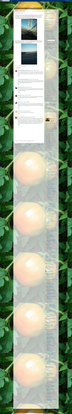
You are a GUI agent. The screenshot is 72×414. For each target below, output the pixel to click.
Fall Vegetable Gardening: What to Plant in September (51, 338)
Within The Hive (49, 234)
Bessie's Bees (49, 286)
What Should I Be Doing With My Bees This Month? (51, 274)
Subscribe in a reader (49, 48)
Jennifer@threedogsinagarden (23, 79)
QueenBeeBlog (49, 289)
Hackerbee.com (49, 373)
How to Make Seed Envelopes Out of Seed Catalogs (51, 164)
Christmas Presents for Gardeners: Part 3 (51, 206)
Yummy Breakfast (50, 218)
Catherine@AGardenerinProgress (24, 70)
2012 (48, 139)
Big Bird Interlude (49, 302)
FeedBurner (53, 43)
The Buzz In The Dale (50, 377)
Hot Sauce (47, 25)
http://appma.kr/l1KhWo (49, 31)
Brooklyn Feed (49, 341)
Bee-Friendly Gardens (50, 367)
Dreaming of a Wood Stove (51, 191)
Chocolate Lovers (50, 215)
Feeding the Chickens (51, 194)
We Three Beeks (49, 314)
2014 (48, 136)
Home (16, 8)
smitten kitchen (49, 247)
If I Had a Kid (49, 166)
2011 (47, 140)
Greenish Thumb (50, 325)
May (48, 151)
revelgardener (49, 392)
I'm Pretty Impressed (50, 159)
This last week (49, 370)
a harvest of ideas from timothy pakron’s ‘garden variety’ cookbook (51, 231)
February (49, 155)
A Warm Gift (49, 176)
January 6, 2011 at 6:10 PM (33, 79)
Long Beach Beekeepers (51, 318)
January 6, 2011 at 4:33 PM (34, 70)
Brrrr (48, 195)
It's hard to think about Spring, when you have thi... (51, 172)
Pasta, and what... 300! (51, 158)
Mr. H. (19, 102)
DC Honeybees (49, 366)
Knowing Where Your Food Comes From (51, 188)
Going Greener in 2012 (37, 8)
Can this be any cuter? (51, 179)
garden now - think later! (51, 321)
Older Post (40, 144)
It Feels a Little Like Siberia (51, 167)
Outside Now (49, 301)
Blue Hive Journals (50, 333)
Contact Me (29, 8)
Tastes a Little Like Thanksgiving (50, 161)
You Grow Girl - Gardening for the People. (51, 400)
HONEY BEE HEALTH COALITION (50, 268)
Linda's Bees (49, 263)
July (48, 148)
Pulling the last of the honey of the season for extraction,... (51, 315)
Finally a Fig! (49, 202)
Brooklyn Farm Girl (50, 251)
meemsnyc (53, 118)
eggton (48, 369)
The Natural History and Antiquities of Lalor (51, 353)
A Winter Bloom (49, 217)
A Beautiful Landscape (51, 190)
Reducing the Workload (50, 393)
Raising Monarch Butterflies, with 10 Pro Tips (51, 241)
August (48, 147)
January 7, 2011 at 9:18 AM (24, 102)
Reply (19, 76)
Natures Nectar (48, 404)
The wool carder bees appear (51, 257)
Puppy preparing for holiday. (51, 290)
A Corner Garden (50, 271)
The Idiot (19, 95)
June (48, 150)
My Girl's (48, 390)
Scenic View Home (50, 209)
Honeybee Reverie (50, 381)
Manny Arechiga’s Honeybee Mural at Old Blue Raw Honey (51, 311)
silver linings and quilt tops (51, 283)
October (48, 144)
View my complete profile (49, 131)
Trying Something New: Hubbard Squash (51, 204)
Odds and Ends (49, 322)
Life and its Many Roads (50, 293)
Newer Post (17, 144)
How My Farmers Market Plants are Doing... (51, 175)
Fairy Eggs (48, 280)
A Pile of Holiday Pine (50, 200)
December (49, 141)
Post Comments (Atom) (24, 146)
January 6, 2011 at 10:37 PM (27, 87)
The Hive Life (49, 344)
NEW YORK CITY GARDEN (51, 260)
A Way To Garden (50, 229)
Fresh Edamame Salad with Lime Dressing (51, 253)
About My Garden (22, 8)
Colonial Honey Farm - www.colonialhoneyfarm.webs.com (51, 362)
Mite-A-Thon (48, 319)
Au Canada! (49, 212)
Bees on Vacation (49, 334)
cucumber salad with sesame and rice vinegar (51, 249)
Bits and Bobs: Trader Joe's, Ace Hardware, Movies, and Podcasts (51, 306)
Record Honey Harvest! (50, 287)
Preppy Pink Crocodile (51, 304)
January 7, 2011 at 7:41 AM (25, 95)
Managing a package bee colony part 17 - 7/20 (50, 276)
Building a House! (50, 210)
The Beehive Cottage (50, 279)
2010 (48, 225)
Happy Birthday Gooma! (51, 199)
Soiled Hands (47, 405)
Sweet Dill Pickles (48, 24)
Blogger (42, 411)
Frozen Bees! (49, 397)
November (49, 143)
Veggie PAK (20, 87)
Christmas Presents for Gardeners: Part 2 (51, 214)
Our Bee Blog (49, 266)
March (48, 154)
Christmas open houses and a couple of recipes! (51, 298)
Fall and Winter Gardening (51, 350)
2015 (48, 135)
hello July (48, 386)
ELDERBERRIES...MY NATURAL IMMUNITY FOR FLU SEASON (51, 236)
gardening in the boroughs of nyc (27, 5)
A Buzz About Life (50, 389)
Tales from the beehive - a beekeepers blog (51, 330)
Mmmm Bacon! (49, 186)
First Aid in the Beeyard (50, 264)
